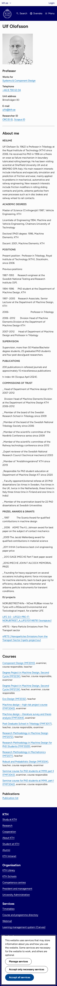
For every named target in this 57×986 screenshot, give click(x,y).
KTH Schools (9, 876)
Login (52, 3)
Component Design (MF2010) (18, 663)
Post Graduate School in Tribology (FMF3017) (27, 723)
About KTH (8, 837)
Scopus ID (19, 119)
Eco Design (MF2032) (14, 698)
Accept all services (19, 977)
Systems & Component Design (19, 80)
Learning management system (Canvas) (23, 927)
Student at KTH (10, 843)
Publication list (10, 798)
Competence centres (14, 882)
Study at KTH (9, 819)
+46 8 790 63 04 (11, 90)
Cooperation (9, 831)
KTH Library (8, 870)
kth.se (5, 3)
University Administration (16, 894)
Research (7, 825)
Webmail (7, 921)
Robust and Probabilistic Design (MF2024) (25, 761)
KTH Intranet (9, 856)
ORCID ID (7, 119)
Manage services (18, 961)
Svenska (37, 13)
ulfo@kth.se (9, 109)
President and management (17, 888)
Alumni (6, 850)
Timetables (8, 908)
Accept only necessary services (26, 969)
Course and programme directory (20, 914)
